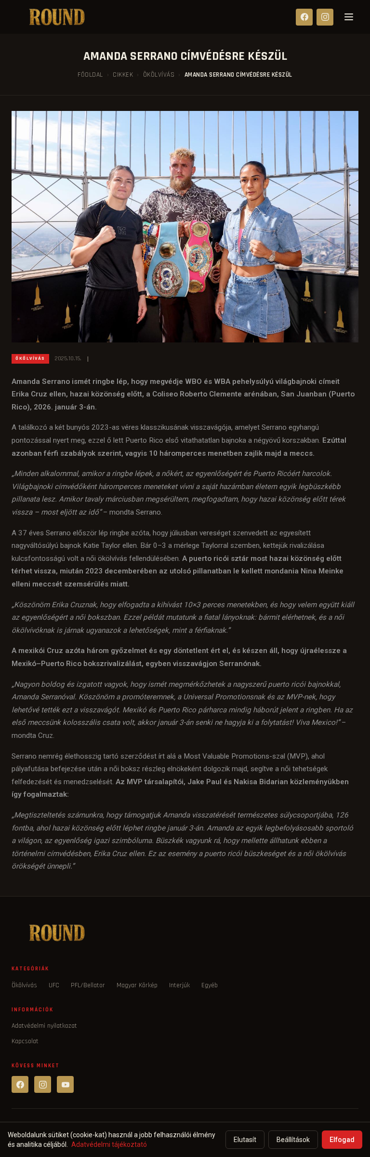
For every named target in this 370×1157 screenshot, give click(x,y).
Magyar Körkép (137, 985)
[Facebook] (304, 17)
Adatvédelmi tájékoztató (109, 1144)
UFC (54, 985)
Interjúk (179, 985)
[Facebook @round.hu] (20, 1084)
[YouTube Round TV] (65, 1084)
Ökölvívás (159, 74)
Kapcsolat (25, 1041)
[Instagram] (325, 17)
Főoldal (90, 74)
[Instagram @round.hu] (42, 1084)
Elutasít (245, 1139)
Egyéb (209, 985)
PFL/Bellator (88, 985)
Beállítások (293, 1139)
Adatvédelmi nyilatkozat (44, 1025)
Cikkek (123, 74)
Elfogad (342, 1139)
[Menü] (348, 17)
